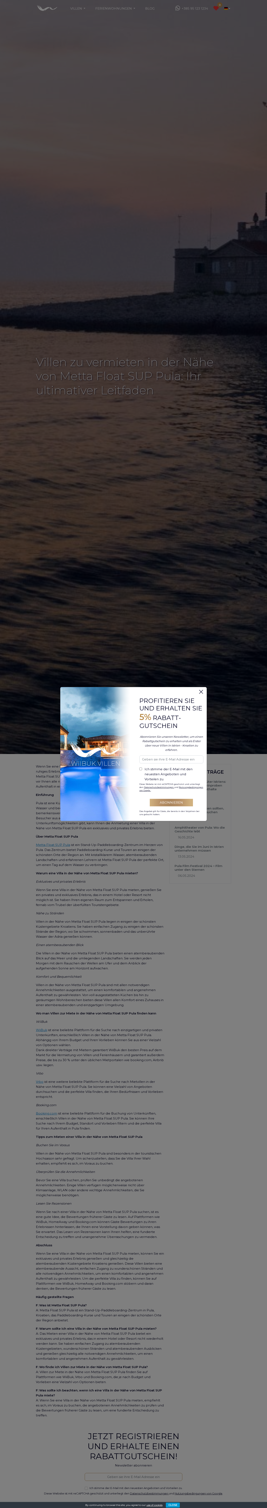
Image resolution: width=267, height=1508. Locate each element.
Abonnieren (171, 802)
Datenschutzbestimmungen (159, 787)
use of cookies (154, 1505)
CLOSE (172, 1505)
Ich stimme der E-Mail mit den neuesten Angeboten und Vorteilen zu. (169, 774)
